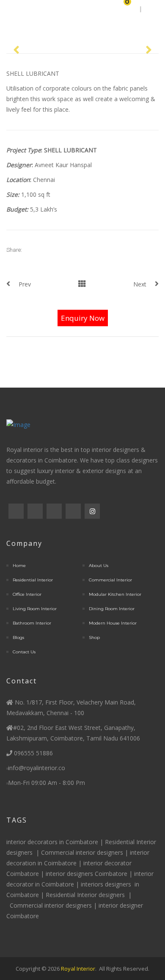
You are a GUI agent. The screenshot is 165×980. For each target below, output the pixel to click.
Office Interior (27, 594)
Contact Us (24, 652)
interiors (93, 884)
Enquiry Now (82, 318)
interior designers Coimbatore (86, 874)
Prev (25, 284)
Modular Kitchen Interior (115, 594)
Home (19, 565)
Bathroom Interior (32, 623)
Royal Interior (78, 968)
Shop (94, 637)
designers (19, 852)
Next (139, 284)
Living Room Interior (35, 608)
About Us (98, 565)
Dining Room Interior (112, 608)
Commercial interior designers (82, 852)
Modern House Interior (113, 623)
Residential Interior (33, 580)
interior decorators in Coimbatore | (55, 842)
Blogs (18, 637)
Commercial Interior (110, 580)
